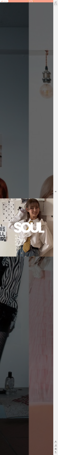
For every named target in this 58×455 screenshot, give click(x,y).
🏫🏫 (31, 1)
